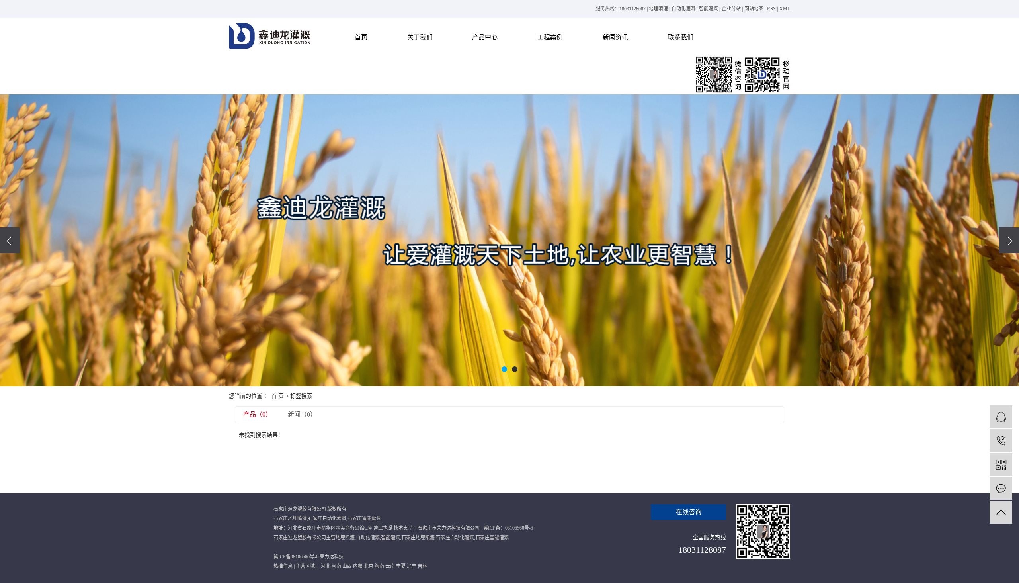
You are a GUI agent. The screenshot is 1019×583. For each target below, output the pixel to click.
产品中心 (485, 37)
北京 (368, 566)
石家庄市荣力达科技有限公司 (449, 528)
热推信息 (283, 566)
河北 (325, 566)
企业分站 (731, 9)
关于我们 (420, 37)
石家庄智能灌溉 (364, 518)
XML (784, 9)
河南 (336, 566)
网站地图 (753, 9)
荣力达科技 (332, 557)
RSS (771, 9)
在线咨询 (688, 512)
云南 (390, 566)
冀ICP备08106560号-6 (295, 557)
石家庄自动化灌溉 (327, 518)
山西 (347, 566)
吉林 (422, 566)
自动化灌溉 (683, 9)
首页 (361, 37)
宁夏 (401, 566)
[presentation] (10, 240)
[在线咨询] (1001, 416)
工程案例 (550, 37)
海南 (379, 566)
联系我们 (680, 37)
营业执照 (382, 528)
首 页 (277, 396)
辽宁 (411, 566)
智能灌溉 (708, 9)
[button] (504, 369)
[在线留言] (1001, 488)
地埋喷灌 (658, 9)
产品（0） (257, 414)
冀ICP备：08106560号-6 (508, 528)
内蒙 (358, 566)
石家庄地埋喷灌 (290, 518)
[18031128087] (1001, 440)
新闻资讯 (615, 37)
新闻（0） (302, 414)
